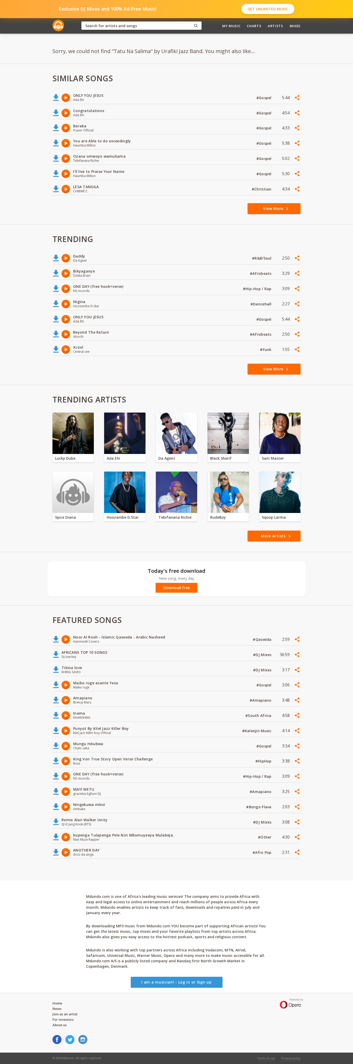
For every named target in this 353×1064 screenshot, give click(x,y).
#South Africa (259, 715)
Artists (275, 26)
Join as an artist (65, 1014)
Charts (254, 26)
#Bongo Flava (259, 806)
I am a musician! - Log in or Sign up (176, 982)
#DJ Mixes (263, 654)
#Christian (262, 189)
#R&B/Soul (262, 258)
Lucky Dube (65, 458)
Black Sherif (221, 458)
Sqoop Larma (274, 517)
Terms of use (266, 1058)
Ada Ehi (113, 458)
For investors (63, 1019)
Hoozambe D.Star (123, 517)
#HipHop (264, 761)
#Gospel (264, 97)
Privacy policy (291, 1058)
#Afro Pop (262, 852)
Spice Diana (65, 517)
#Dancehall (261, 304)
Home (57, 1003)
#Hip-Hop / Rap (258, 288)
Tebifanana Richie (174, 517)
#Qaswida (263, 639)
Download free (176, 587)
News (57, 1008)
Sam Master (273, 458)
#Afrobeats (261, 273)
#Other (265, 837)
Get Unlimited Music (268, 8)
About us (59, 1025)
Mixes (295, 26)
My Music (231, 26)
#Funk (266, 349)
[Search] (196, 26)
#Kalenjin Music (257, 730)
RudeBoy (218, 517)
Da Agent (166, 458)
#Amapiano (261, 700)
